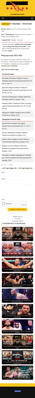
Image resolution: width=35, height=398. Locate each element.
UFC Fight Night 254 (25, 168)
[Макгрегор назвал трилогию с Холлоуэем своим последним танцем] (17, 297)
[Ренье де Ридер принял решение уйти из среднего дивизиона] (17, 266)
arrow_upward (31, 394)
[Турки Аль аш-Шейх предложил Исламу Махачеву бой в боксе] (17, 328)
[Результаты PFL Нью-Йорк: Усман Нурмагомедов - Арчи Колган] (17, 358)
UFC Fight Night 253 (9, 168)
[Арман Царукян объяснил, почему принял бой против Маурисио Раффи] (17, 281)
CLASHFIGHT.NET (17, 14)
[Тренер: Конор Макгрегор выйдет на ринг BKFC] (17, 374)
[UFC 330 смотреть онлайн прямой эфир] (17, 235)
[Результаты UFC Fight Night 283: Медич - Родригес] (17, 251)
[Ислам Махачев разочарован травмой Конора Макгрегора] (17, 312)
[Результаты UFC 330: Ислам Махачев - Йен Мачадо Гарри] (17, 343)
